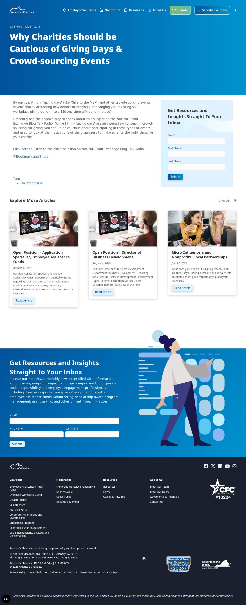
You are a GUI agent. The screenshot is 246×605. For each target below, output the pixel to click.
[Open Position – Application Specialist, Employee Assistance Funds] (44, 228)
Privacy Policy (17, 572)
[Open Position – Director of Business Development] (123, 228)
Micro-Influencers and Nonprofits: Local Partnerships (199, 254)
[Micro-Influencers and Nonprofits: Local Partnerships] (202, 228)
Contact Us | (72, 572)
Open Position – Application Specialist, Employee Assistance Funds (41, 257)
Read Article (25, 300)
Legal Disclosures (38, 572)
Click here (20, 149)
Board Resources (90, 572)
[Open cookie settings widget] (6, 599)
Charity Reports (112, 572)
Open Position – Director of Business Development (117, 254)
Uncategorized (31, 183)
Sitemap (56, 572)
